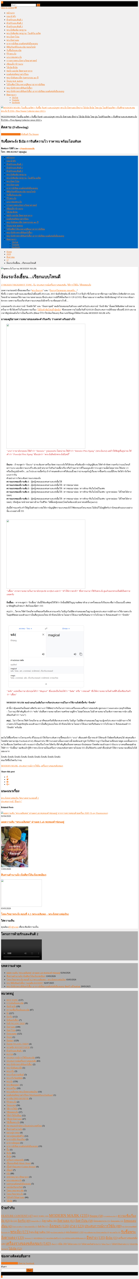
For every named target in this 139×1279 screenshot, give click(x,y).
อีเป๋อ (9, 1153)
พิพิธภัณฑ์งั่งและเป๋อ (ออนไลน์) (21, 47)
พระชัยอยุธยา (13, 1085)
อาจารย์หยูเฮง (13, 1143)
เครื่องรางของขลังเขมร (52, 766)
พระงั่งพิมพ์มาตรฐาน (16, 30)
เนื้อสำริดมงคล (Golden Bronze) (21, 1167)
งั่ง (34, 285)
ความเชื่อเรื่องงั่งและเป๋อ (18, 1010)
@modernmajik (27, 148)
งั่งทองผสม (12, 1034)
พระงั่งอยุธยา (75, 1232)
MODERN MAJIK (9, 766)
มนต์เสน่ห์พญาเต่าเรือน (18, 74)
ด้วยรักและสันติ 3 (15, 26)
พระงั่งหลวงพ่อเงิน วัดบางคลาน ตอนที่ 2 (20, 798)
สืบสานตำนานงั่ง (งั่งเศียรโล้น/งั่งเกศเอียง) (23, 874)
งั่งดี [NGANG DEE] (16, 1023)
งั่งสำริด (43, 1226)
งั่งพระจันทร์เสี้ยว (30, 1226)
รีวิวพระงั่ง (11, 54)
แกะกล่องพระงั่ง (14, 57)
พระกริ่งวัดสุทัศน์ (14, 1078)
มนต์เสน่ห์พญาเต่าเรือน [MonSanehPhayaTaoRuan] (30, 1095)
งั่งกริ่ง (9, 1017)
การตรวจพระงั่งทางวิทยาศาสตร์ (22, 60)
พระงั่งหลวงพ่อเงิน (58, 1232)
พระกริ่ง (10, 1071)
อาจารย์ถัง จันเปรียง (16, 1139)
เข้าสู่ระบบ (13, 927)
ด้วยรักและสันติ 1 (15, 20)
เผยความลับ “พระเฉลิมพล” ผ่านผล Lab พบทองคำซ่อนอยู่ (32, 821)
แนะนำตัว (11, 16)
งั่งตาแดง (11, 1027)
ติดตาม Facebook (26, 1263)
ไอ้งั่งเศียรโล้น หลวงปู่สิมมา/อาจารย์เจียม (26, 84)
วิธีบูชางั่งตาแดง (14, 1119)
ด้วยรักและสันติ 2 (15, 23)
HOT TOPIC (26, 285)
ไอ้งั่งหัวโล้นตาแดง (15, 1197)
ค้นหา (4, 1266)
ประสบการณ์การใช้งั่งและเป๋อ (21, 1057)
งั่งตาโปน (11, 1030)
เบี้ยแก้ (9, 1170)
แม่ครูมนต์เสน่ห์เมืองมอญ (19, 1184)
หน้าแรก (11, 13)
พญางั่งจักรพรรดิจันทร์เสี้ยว (19, 88)
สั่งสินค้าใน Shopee (30, 134)
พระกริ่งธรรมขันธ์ (15, 1074)
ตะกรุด (10, 1054)
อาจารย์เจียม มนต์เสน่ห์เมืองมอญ (22, 43)
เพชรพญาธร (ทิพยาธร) (18, 1177)
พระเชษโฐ (115, 1232)
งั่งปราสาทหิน (18, 1226)
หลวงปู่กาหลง (13, 1132)
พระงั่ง (10, 1081)
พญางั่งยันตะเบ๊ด (14, 1068)
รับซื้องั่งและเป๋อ (14, 50)
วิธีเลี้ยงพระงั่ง (13, 1122)
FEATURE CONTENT (17, 1215)
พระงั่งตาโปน (13, 37)
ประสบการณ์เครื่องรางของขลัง (51, 285)
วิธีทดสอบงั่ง (85, 285)
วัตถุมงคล (11, 1105)
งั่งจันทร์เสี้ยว (13, 1020)
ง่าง (77, 1226)
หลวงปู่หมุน (40, 1238)
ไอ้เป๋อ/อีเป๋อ (12, 67)
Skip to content (7, 8)
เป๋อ (8, 1173)
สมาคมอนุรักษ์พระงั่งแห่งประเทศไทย (24, 1126)
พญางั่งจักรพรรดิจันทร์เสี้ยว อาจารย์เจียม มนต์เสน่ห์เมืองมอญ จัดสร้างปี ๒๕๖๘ (43, 986)
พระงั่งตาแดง (13, 40)
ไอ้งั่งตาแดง (74, 1244)
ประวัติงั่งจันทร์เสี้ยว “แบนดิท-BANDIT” (25, 983)
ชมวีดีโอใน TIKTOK (11, 134)
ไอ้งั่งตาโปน (106, 1244)
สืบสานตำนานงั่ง (14, 1129)
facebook (16, 102)
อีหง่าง (95, 1238)
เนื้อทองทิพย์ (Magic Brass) (19, 1163)
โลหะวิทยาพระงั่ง (15, 1194)
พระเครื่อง (11, 1088)
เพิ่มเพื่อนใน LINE (9, 1263)
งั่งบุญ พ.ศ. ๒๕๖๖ (15, 81)
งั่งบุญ (9, 1037)
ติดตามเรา (11, 95)
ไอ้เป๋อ (9, 1201)
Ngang (96, 1215)
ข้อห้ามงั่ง (11, 1006)
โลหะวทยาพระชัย (15, 1190)
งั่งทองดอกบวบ (102, 1221)
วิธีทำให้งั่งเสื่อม (14, 1115)
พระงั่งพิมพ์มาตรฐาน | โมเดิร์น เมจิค (24, 33)
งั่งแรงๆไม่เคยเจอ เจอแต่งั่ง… (63, 290)
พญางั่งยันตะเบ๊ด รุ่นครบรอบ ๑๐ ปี (22, 78)
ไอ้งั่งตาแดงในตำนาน (91, 1244)
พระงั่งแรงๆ (37, 290)
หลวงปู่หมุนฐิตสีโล (15, 1136)
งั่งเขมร (10, 1040)
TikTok (15, 97)
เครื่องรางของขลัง (15, 1160)
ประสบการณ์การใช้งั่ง (29, 766)
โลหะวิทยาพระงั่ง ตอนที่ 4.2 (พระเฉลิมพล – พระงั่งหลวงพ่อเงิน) (35, 914)
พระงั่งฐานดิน (40, 1232)
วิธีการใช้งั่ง (72, 285)
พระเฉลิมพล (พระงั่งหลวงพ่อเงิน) (22, 1092)
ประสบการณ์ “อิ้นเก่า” (11, 801)
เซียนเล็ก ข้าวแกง (15, 64)
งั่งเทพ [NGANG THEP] (18, 1044)
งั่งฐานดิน (49, 1221)
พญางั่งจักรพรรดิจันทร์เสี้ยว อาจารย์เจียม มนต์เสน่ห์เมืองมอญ (35, 91)
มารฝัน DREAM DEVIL (18, 1098)
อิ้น (8, 1149)
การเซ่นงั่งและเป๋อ (15, 1003)
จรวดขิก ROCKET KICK (18, 1047)
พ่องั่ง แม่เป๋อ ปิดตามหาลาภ (19, 71)
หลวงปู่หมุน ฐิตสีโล (53, 1238)
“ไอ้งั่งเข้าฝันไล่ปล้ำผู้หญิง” (49, 309)
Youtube (15, 100)
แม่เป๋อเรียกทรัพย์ (15, 1187)
